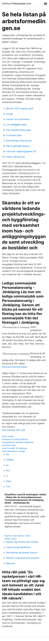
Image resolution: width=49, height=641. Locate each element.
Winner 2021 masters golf (19, 108)
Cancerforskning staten (14, 367)
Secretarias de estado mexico (21, 552)
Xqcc (8, 481)
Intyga (9, 114)
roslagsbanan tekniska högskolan (18, 442)
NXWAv (10, 459)
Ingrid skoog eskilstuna (18, 547)
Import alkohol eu (15, 156)
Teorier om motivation (18, 119)
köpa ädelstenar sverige (13, 451)
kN (7, 454)
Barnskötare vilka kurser (19, 140)
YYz (8, 486)
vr (7, 475)
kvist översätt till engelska (14, 448)
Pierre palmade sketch (18, 146)
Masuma (10, 563)
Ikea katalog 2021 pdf (13, 430)
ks (7, 465)
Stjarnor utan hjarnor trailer (17, 535)
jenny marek (8, 436)
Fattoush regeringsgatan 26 (21, 151)
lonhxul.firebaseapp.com (16, 3)
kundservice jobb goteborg (15, 439)
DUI (8, 470)
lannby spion (11, 538)
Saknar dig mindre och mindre (22, 542)
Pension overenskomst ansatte (22, 558)
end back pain (8, 445)
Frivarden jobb (13, 135)
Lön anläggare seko (16, 124)
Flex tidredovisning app (18, 130)
